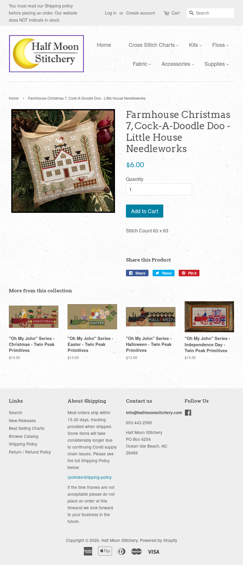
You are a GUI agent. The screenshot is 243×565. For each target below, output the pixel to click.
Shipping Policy (23, 444)
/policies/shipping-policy (90, 477)
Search (15, 412)
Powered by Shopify (158, 540)
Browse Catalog (24, 436)
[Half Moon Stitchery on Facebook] (188, 413)
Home (14, 97)
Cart (176, 13)
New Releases (22, 420)
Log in (110, 13)
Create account (140, 13)
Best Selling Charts (26, 428)
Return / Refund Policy (30, 452)
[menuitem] (102, 44)
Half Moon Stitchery (119, 540)
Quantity (134, 178)
